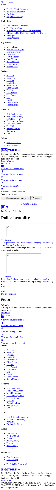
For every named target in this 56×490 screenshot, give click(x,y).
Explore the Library (15, 16)
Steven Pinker (12, 57)
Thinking (10, 80)
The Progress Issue (15, 28)
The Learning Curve (15, 121)
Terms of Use (12, 443)
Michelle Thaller (14, 52)
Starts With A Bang (15, 116)
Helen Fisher (12, 66)
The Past (10, 90)
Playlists (10, 14)
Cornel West (12, 64)
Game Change (13, 38)
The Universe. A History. (17, 26)
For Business (7, 211)
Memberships (12, 145)
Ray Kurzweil (13, 61)
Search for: (5, 194)
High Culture (12, 88)
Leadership (11, 83)
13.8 (8, 133)
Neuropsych (12, 78)
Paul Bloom (12, 59)
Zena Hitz (11, 54)
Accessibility (12, 445)
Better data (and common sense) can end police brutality (25, 279)
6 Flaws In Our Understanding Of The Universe (27, 33)
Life (8, 97)
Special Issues (12, 105)
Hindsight (11, 35)
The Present (12, 92)
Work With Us (13, 436)
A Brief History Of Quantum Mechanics (24, 30)
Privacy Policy (13, 441)
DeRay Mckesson (8, 294)
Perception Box (13, 128)
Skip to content (7, 2)
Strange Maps (12, 131)
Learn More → (7, 161)
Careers (10, 448)
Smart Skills (12, 85)
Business (10, 75)
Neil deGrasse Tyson (15, 49)
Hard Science (12, 102)
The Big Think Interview (17, 9)
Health (9, 100)
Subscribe (17, 211)
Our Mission (12, 433)
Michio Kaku (12, 47)
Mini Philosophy (14, 119)
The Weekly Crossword (17, 464)
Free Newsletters (14, 142)
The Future (11, 95)
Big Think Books (14, 114)
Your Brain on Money (16, 12)
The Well (10, 126)
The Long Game (14, 124)
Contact (10, 438)
